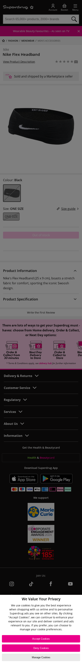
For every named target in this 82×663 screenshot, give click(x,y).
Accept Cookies (41, 638)
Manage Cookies (41, 657)
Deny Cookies (41, 648)
